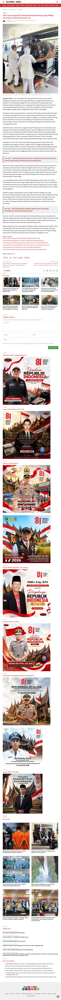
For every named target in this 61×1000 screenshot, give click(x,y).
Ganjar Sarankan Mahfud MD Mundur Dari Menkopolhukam (18, 949)
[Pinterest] (29, 989)
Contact (12, 993)
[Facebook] (23, 989)
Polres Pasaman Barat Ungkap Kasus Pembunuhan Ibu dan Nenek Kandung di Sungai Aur (30, 977)
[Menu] (4, 1)
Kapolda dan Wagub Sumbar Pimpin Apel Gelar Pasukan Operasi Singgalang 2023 (23, 945)
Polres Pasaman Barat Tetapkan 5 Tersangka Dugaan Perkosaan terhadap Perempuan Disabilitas (15, 918)
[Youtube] (35, 989)
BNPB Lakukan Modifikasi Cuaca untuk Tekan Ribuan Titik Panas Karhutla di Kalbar (42, 885)
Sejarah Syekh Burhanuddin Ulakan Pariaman (14, 941)
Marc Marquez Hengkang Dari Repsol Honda (14, 932)
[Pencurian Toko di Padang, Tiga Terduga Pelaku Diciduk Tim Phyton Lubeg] (11, 282)
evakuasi (6, 257)
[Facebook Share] (44, 270)
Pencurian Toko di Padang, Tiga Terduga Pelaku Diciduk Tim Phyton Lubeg (21, 238)
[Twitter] (26, 989)
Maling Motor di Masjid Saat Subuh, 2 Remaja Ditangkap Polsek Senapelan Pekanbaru (14, 851)
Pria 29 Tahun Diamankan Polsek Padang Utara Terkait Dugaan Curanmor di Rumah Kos (25, 249)
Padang (5, 13)
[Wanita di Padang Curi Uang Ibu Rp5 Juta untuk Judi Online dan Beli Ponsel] (30, 300)
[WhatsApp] (38, 989)
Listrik (15, 257)
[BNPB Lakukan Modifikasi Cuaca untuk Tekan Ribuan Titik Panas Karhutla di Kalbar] (44, 869)
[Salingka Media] (13, 2)
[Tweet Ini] (47, 270)
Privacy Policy (37, 993)
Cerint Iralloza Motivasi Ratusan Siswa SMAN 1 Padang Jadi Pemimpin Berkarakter (23, 240)
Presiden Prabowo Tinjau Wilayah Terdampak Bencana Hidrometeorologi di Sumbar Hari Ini (46, 263)
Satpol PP (26, 257)
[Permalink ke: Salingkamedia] (4, 21)
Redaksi (44, 993)
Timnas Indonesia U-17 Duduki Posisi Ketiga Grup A (15, 937)
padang (20, 257)
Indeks (54, 993)
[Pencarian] (57, 2)
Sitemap (49, 993)
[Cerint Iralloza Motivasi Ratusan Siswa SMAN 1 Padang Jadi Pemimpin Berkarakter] (30, 282)
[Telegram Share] (54, 270)
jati (10, 257)
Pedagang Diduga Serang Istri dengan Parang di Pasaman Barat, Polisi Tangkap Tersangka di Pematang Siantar (43, 919)
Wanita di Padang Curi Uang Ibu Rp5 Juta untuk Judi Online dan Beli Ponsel (22, 247)
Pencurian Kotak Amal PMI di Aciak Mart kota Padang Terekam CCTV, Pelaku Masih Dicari (25, 242)
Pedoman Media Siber (27, 993)
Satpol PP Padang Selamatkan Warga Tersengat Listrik (24, 20)
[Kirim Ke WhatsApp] (57, 270)
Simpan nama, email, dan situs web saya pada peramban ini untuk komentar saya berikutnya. (29, 343)
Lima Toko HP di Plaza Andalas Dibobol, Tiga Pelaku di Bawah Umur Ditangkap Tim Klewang (26, 245)
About (6, 993)
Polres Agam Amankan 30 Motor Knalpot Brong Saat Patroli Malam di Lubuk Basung (28, 970)
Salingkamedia (9, 20)
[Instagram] (32, 989)
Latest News (18, 993)
